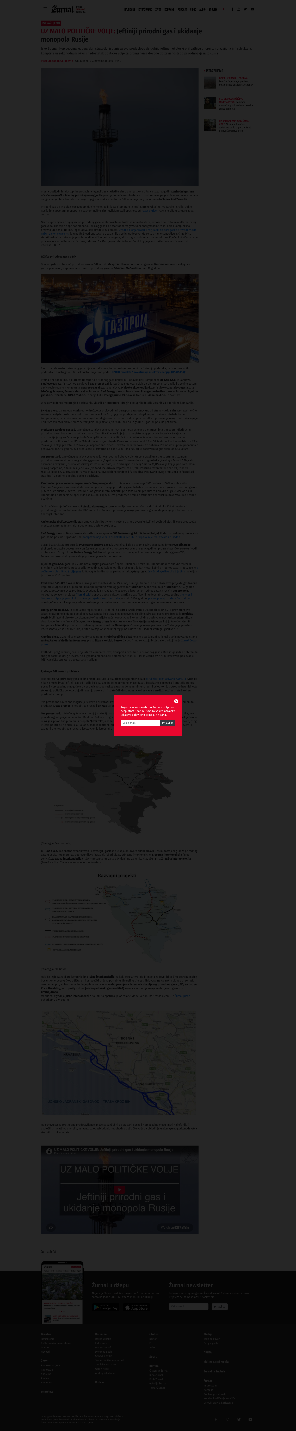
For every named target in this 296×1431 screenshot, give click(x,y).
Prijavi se (167, 722)
